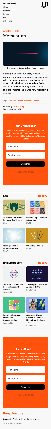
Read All (43, 196)
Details (26, 139)
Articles (6, 10)
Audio (5, 17)
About (5, 7)
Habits (36, 101)
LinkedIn (25, 419)
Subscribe (7, 21)
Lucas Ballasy (9, 3)
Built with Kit (26, 172)
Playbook (28, 101)
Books (6, 14)
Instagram (34, 419)
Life (17, 31)
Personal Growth (16, 101)
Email (15, 419)
